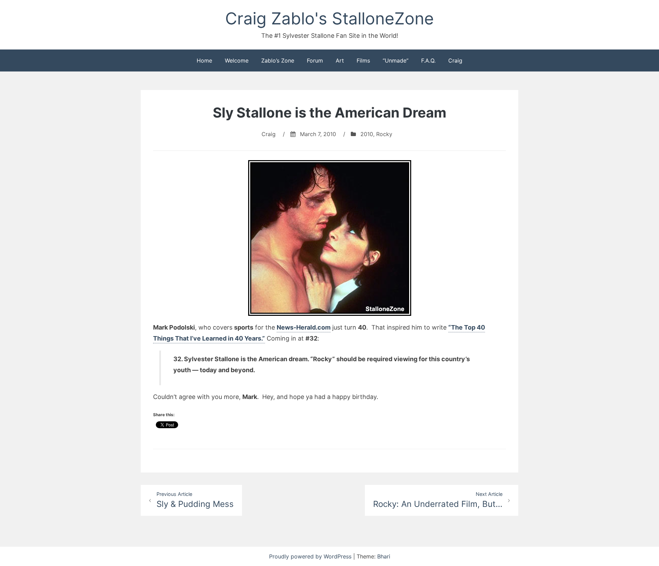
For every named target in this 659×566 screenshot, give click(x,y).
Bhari (383, 556)
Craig (455, 60)
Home (204, 60)
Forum (315, 60)
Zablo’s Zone (277, 60)
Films (363, 60)
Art (340, 60)
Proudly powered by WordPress (311, 556)
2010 (366, 134)
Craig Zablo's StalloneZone (329, 18)
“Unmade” (395, 60)
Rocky (384, 134)
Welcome (236, 60)
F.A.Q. (428, 60)
